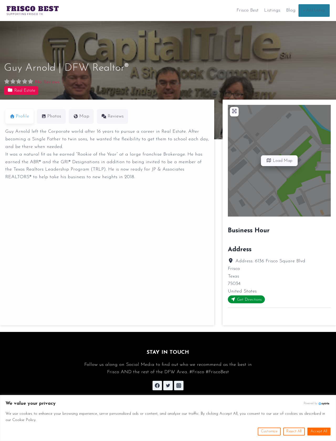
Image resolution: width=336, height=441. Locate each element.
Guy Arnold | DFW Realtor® (66, 68)
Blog (291, 10)
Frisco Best (248, 10)
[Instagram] (178, 385)
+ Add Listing (314, 10)
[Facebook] (157, 385)
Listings (272, 10)
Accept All (319, 431)
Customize (269, 431)
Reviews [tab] (116, 116)
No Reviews (47, 82)
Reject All (294, 431)
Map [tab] (84, 116)
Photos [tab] (54, 116)
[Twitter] (168, 385)
